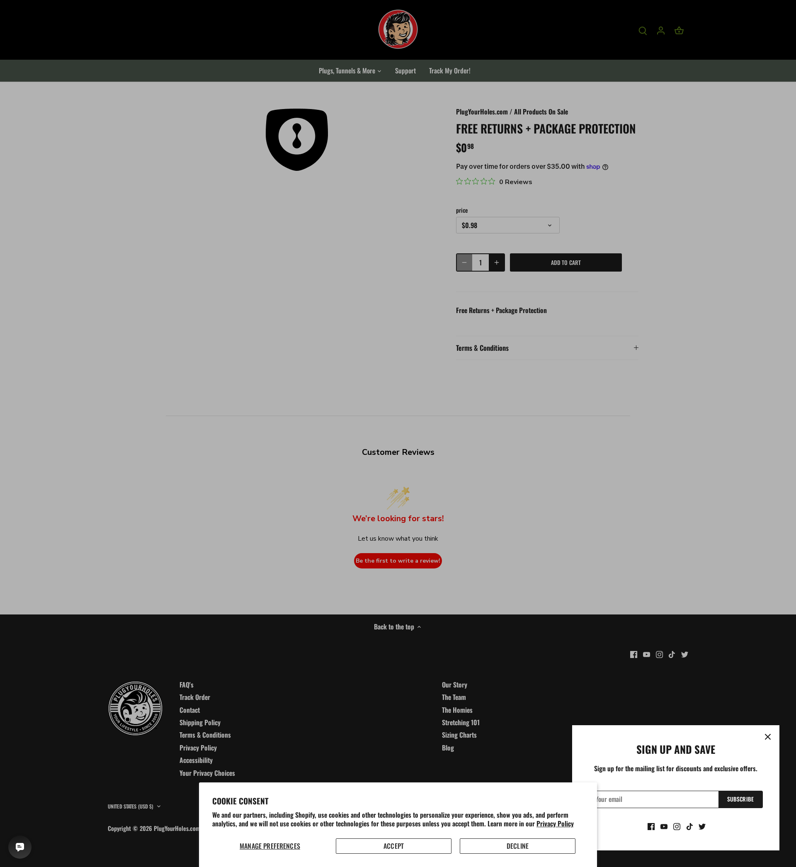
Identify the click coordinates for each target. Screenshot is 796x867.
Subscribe (740, 799)
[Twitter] (702, 826)
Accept (393, 846)
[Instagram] (676, 826)
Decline (518, 846)
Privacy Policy (555, 823)
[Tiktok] (689, 826)
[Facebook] (651, 826)
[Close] (768, 737)
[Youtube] (663, 826)
